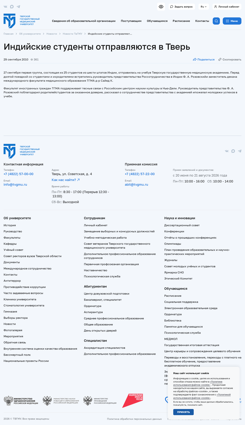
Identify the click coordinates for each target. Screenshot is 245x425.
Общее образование (98, 324)
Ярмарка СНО (174, 272)
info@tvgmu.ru (15, 184)
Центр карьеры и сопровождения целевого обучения (202, 351)
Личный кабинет (228, 6)
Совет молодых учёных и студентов (189, 266)
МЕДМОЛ (170, 339)
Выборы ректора (16, 318)
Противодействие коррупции (25, 287)
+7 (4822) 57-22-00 (140, 174)
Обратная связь (15, 342)
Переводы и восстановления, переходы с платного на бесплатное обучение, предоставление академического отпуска (202, 361)
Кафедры (10, 243)
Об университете (30, 33)
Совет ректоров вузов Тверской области (33, 256)
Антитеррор (12, 280)
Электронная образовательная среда (190, 308)
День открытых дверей (100, 330)
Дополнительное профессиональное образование (120, 354)
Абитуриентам (95, 286)
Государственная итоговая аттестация (191, 345)
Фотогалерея (13, 330)
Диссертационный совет (182, 225)
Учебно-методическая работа (105, 237)
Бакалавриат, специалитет (103, 299)
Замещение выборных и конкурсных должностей (119, 231)
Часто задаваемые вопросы (23, 293)
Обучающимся (157, 21)
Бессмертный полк (17, 354)
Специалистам (95, 340)
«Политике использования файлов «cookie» (197, 383)
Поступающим (131, 21)
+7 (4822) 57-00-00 (18, 174)
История (10, 225)
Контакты (202, 21)
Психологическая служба (102, 276)
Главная (8, 33)
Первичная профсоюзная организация (111, 264)
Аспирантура (93, 312)
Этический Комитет (178, 278)
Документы (12, 262)
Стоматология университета (24, 305)
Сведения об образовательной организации (84, 21)
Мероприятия (13, 336)
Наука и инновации (179, 218)
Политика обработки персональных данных (134, 418)
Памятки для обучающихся (183, 326)
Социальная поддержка (181, 302)
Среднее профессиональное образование (114, 318)
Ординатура (92, 306)
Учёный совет (13, 250)
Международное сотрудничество (27, 268)
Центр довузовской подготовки (106, 293)
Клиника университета (20, 299)
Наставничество (95, 270)
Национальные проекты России (26, 361)
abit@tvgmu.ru (136, 184)
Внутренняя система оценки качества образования (40, 348)
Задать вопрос (184, 6)
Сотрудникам (94, 218)
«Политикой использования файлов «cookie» (202, 396)
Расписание (181, 21)
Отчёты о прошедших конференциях (190, 237)
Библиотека (172, 320)
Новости (51, 33)
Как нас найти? (64, 180)
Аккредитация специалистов (104, 347)
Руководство (13, 231)
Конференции (174, 231)
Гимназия (10, 311)
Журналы (170, 260)
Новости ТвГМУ (72, 33)
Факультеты (12, 237)
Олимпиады (172, 243)
